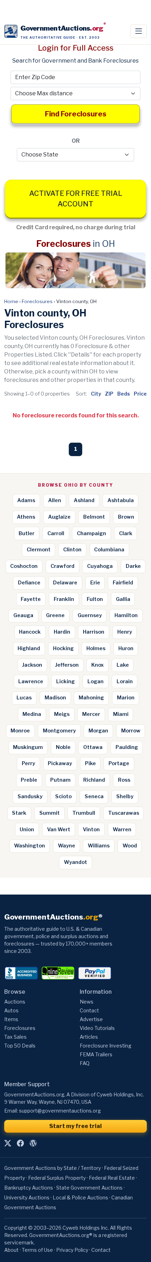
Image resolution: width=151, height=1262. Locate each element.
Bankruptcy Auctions (28, 1188)
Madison (55, 697)
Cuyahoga (100, 566)
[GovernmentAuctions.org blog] (33, 1143)
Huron (125, 648)
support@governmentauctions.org (60, 1111)
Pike (90, 763)
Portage (119, 763)
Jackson (32, 665)
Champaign (91, 533)
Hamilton (126, 615)
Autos (11, 1010)
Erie (95, 582)
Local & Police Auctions (80, 1197)
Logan (95, 681)
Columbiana (109, 549)
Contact (89, 1010)
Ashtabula (120, 500)
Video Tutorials (97, 1028)
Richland (94, 780)
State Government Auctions (89, 1188)
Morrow (130, 731)
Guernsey (90, 615)
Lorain (125, 681)
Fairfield (123, 582)
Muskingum (28, 747)
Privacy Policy (72, 1250)
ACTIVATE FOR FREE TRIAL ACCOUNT (75, 198)
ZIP (109, 394)
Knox (97, 665)
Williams (99, 846)
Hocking (63, 648)
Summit (49, 813)
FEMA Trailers (96, 1054)
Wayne (66, 846)
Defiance (29, 582)
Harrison (93, 632)
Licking (65, 681)
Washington (29, 846)
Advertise (91, 1019)
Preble (29, 780)
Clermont (39, 549)
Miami (121, 714)
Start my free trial (75, 1126)
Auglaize (59, 517)
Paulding (127, 747)
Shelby (124, 796)
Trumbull (83, 813)
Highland (29, 648)
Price (140, 394)
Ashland (84, 500)
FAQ (85, 1063)
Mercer (91, 714)
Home (11, 301)
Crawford (62, 566)
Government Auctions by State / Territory (52, 1168)
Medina (31, 714)
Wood (130, 846)
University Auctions (27, 1197)
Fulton (95, 599)
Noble (63, 747)
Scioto (63, 796)
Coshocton (24, 566)
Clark (125, 533)
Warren (122, 829)
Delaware (65, 582)
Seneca (94, 796)
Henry (124, 632)
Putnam (60, 780)
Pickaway (60, 763)
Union (27, 829)
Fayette (31, 599)
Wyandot (75, 862)
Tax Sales (15, 1037)
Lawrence (30, 681)
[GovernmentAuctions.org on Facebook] (20, 1143)
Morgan (98, 731)
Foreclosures (37, 301)
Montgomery (59, 731)
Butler (26, 533)
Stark (19, 813)
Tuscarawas (123, 813)
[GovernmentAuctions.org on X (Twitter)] (7, 1143)
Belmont (94, 517)
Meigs (62, 714)
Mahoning (91, 697)
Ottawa (93, 747)
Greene (55, 615)
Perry (28, 763)
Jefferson (67, 665)
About (11, 1250)
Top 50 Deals (19, 1046)
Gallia (123, 599)
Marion (125, 697)
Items (11, 1019)
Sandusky (30, 796)
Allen (54, 500)
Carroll (55, 533)
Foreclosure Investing (105, 1046)
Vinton (91, 829)
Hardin (62, 632)
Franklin (64, 599)
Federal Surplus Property (57, 1178)
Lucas (24, 697)
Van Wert (58, 829)
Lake (123, 665)
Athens (26, 517)
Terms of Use (37, 1250)
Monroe (20, 731)
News (86, 1002)
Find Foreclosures (75, 114)
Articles (89, 1037)
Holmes (95, 648)
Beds (123, 394)
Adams (26, 500)
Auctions (14, 1002)
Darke (133, 566)
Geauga (23, 615)
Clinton (72, 549)
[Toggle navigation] (138, 31)
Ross (124, 780)
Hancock (30, 632)
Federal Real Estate (112, 1178)
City (96, 394)
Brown (126, 517)
